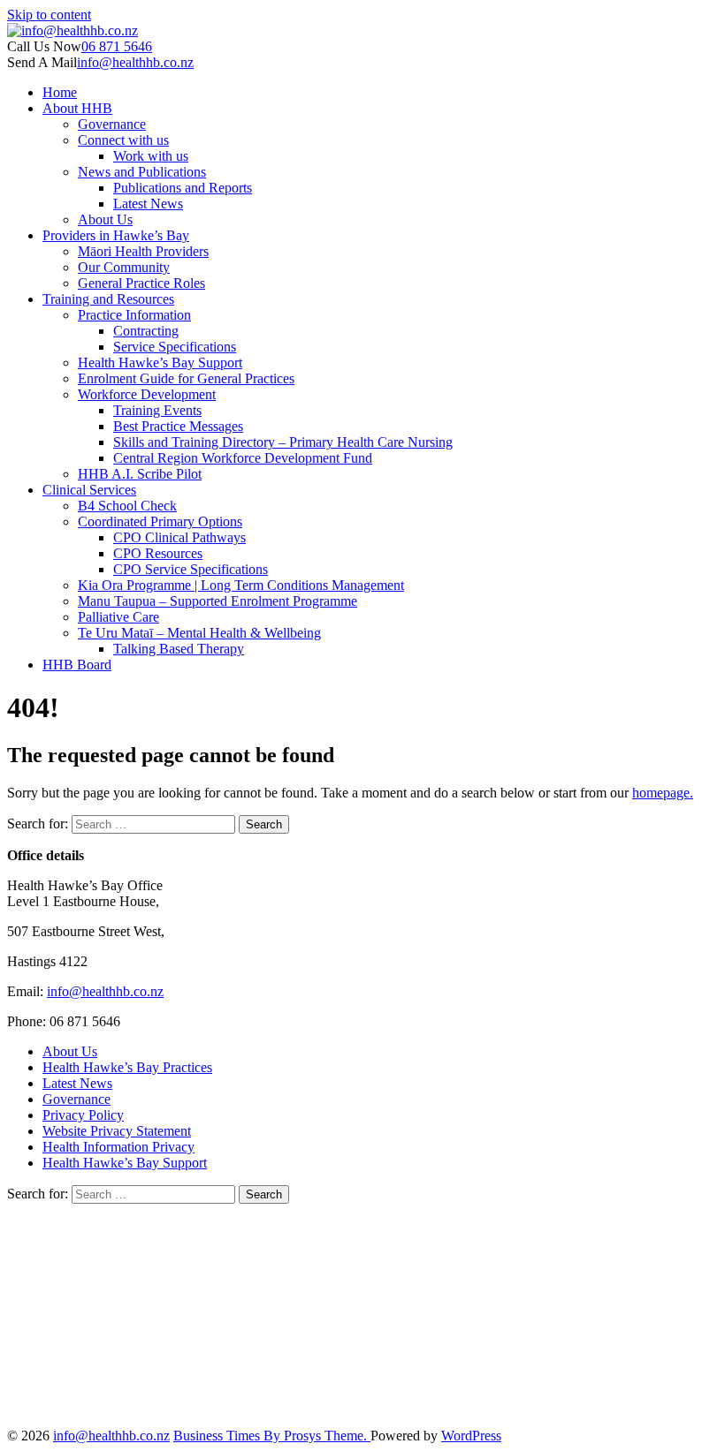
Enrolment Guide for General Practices (186, 378)
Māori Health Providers (143, 251)
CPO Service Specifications (190, 569)
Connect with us (123, 139)
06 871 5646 (116, 46)
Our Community (124, 267)
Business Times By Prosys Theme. (271, 1435)
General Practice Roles (141, 283)
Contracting (146, 330)
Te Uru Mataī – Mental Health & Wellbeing (199, 632)
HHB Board (76, 664)
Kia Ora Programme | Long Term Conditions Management (241, 585)
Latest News (148, 203)
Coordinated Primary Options (160, 521)
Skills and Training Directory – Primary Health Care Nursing (283, 442)
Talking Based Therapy (178, 648)
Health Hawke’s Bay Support (160, 362)
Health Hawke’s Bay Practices (127, 1067)
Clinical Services (89, 489)
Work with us (150, 155)
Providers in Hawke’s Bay (115, 235)
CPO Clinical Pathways (179, 537)
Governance (112, 124)
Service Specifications (174, 346)
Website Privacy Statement (116, 1130)
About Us (105, 219)
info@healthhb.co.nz (135, 62)
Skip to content (49, 14)
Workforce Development (147, 394)
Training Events (157, 410)
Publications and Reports (182, 187)
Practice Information (134, 314)
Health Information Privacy (118, 1146)
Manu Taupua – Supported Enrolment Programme (217, 600)
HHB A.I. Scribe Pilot (140, 473)
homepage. (662, 792)
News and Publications (142, 171)
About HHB (77, 108)
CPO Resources (157, 553)
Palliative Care (118, 616)
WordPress (471, 1435)
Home (59, 92)
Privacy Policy (83, 1114)
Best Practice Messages (178, 426)
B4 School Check (127, 505)
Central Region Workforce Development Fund (242, 457)
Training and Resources (108, 298)
